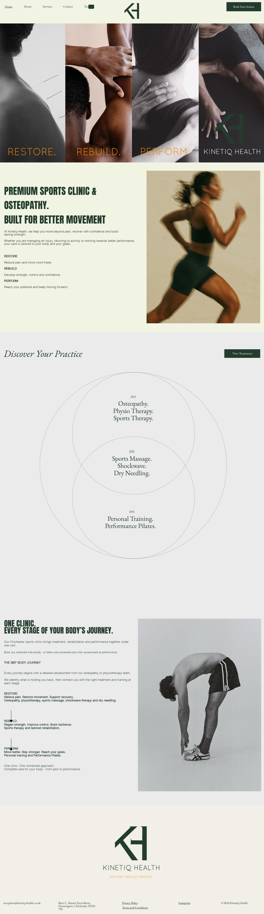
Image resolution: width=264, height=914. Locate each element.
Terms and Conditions (135, 908)
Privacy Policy (130, 903)
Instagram (184, 903)
